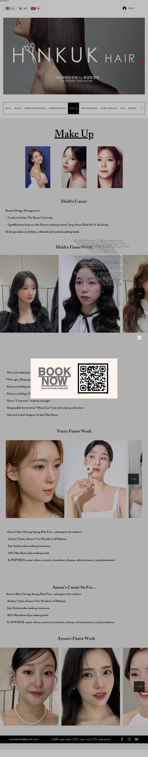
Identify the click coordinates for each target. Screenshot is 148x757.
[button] (139, 337)
